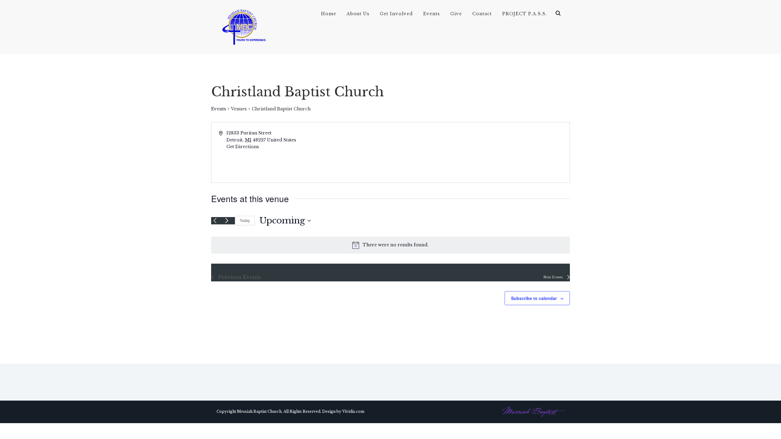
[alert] (390, 245)
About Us (358, 13)
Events (431, 13)
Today (245, 220)
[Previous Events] (214, 220)
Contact (482, 13)
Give (456, 13)
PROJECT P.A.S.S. (524, 13)
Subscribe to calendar (534, 298)
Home (328, 13)
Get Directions (242, 146)
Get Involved (396, 13)
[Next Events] (226, 220)
